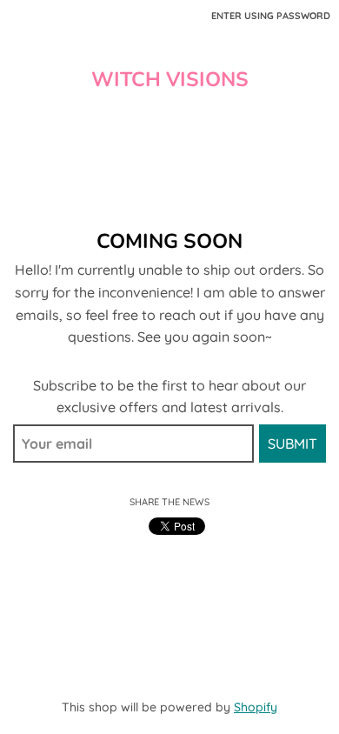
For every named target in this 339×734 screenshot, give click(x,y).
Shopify (255, 707)
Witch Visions (170, 80)
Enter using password (270, 16)
